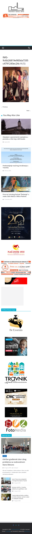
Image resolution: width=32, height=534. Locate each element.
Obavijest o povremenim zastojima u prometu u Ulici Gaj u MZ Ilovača (15, 138)
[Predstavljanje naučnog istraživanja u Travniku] (16, 148)
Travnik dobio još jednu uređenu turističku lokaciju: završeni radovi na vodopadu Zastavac (20, 497)
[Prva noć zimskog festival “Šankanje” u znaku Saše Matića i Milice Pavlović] (16, 177)
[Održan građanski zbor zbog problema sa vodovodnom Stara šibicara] (16, 446)
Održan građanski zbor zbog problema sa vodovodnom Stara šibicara (14, 462)
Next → (29, 110)
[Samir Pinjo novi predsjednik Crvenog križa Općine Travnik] (6, 481)
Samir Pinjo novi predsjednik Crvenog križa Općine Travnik (19, 479)
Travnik (4, 456)
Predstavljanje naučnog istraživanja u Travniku (15, 167)
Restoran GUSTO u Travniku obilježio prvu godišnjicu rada (19, 488)
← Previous (4, 107)
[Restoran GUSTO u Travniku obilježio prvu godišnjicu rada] (6, 489)
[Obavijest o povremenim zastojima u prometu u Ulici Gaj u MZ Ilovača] (16, 120)
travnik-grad (15, 467)
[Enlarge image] (29, 209)
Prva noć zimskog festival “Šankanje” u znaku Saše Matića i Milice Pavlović (16, 195)
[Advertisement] (16, 33)
